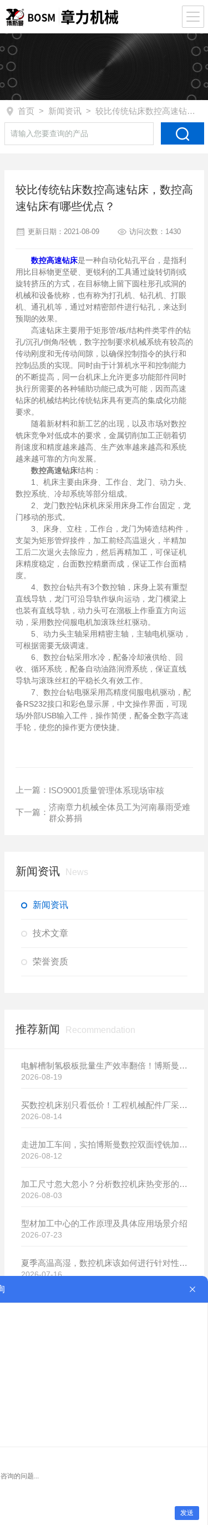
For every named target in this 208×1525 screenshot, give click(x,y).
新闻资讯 (65, 111)
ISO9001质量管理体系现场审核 (106, 790)
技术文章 (50, 933)
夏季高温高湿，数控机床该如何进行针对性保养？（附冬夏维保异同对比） (104, 1263)
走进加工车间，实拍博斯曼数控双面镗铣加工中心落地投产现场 (104, 1144)
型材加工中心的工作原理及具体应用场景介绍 (104, 1223)
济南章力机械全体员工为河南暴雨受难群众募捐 (119, 812)
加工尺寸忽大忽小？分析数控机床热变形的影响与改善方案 (104, 1184)
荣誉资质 (50, 961)
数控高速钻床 (54, 260)
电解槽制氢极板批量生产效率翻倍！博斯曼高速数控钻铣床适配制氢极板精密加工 (104, 1065)
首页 (26, 111)
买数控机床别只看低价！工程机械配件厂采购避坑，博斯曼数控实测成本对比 (104, 1105)
